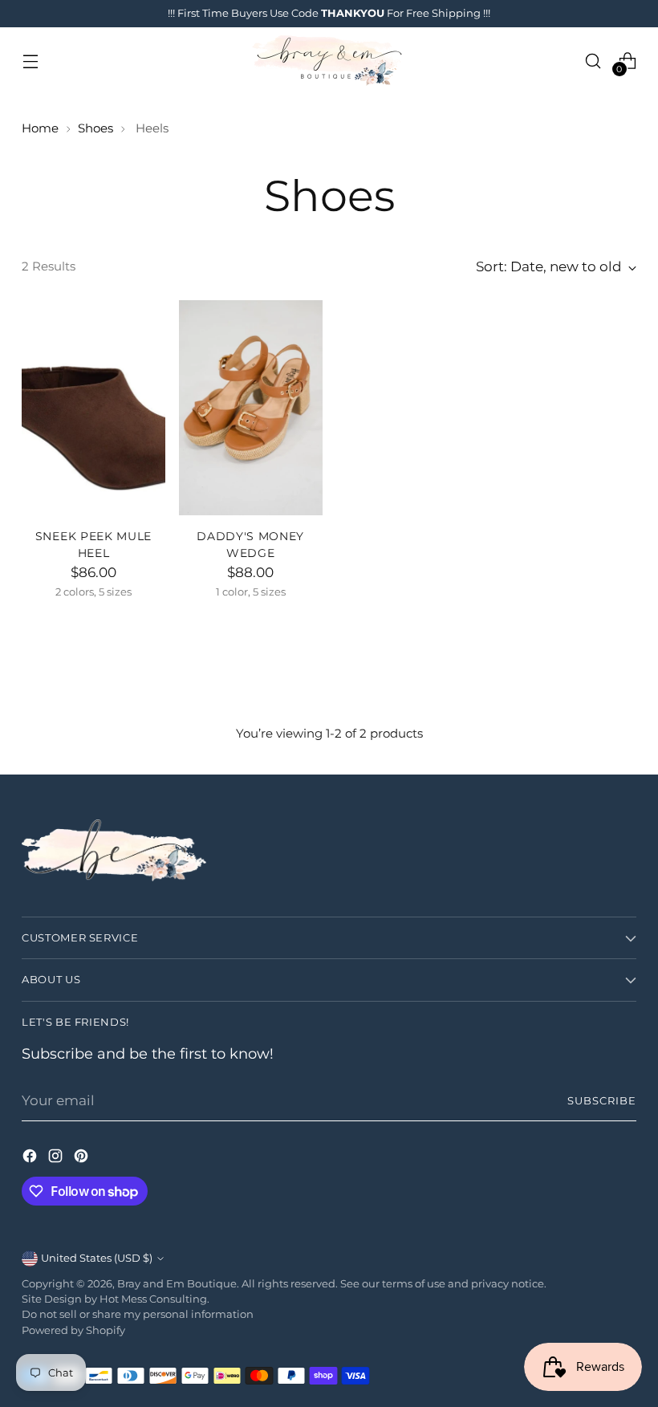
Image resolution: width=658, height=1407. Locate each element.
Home (40, 128)
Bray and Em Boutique (177, 1284)
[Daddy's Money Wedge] (251, 407)
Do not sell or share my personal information (138, 1314)
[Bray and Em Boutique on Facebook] (31, 1158)
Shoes (95, 128)
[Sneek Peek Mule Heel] (93, 407)
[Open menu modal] (30, 60)
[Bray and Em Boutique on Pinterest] (82, 1158)
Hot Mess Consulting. (154, 1299)
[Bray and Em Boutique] (329, 60)
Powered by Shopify (73, 1330)
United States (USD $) (96, 1258)
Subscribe (601, 1101)
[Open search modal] (593, 60)
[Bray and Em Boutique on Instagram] (57, 1158)
